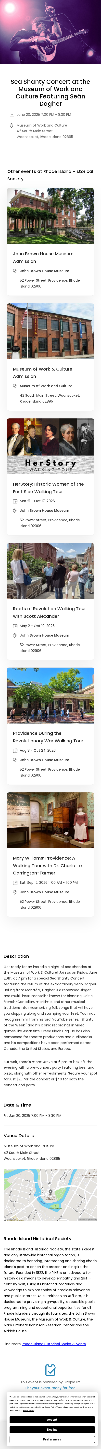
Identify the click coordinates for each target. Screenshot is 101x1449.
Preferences (52, 1439)
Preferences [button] (28, 1410)
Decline (52, 1429)
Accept (52, 1419)
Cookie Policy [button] (50, 1407)
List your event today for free (50, 1387)
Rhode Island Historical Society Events (54, 1344)
